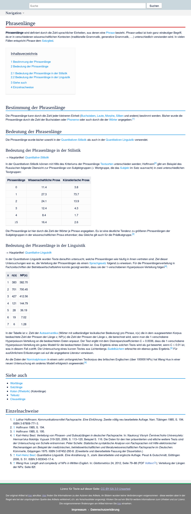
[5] (171, 347)
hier (30, 495)
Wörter (113, 119)
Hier (44, 495)
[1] (133, 118)
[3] (133, 233)
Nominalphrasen (37, 359)
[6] (85, 362)
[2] (155, 162)
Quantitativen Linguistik (120, 139)
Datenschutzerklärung (104, 509)
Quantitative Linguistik (38, 252)
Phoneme (73, 119)
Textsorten (106, 164)
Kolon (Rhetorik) (20, 391)
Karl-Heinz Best (25, 455)
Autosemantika (49, 333)
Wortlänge (16, 383)
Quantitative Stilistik (37, 157)
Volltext (149, 463)
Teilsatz (15, 395)
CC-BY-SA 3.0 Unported (115, 489)
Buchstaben (88, 115)
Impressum (79, 509)
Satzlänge (16, 387)
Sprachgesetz (97, 263)
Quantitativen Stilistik (74, 139)
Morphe (110, 115)
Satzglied (47, 40)
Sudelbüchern (115, 349)
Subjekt (124, 168)
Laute (100, 115)
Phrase (110, 32)
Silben (119, 115)
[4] (166, 266)
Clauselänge (17, 399)
